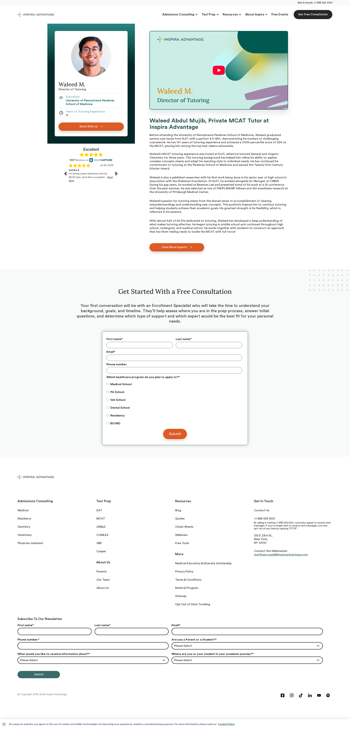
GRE (99, 543)
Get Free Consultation (313, 14)
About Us (102, 587)
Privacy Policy (184, 571)
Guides (179, 518)
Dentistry (24, 526)
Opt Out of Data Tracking (192, 604)
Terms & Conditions (188, 579)
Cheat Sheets (184, 526)
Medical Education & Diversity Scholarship (203, 563)
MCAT (100, 518)
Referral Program (186, 587)
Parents (101, 571)
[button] (180, 14)
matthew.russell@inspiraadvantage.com (281, 554)
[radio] (174, 384)
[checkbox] (174, 404)
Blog (178, 510)
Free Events (279, 14)
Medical (23, 510)
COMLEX (102, 535)
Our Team (103, 579)
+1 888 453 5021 (323, 2)
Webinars (181, 535)
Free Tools (182, 543)
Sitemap (180, 596)
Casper (101, 551)
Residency (24, 518)
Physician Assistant (30, 543)
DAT (99, 510)
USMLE (101, 526)
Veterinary (25, 535)
